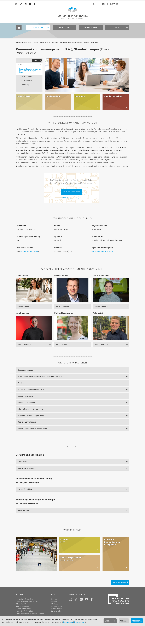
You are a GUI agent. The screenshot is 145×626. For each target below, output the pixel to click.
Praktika (21, 383)
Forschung (64, 27)
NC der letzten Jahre (29, 251)
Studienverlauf (26, 81)
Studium (38, 27)
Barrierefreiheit (56, 611)
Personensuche (57, 606)
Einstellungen (110, 621)
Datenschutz (79, 622)
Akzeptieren (137, 621)
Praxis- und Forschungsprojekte (31, 389)
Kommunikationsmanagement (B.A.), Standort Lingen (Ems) (79, 42)
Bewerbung (25, 85)
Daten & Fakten (26, 77)
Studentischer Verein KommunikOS (32, 428)
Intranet (114, 4)
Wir (117, 27)
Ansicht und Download (103, 251)
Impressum (68, 622)
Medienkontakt (56, 609)
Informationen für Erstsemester (31, 409)
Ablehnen (124, 621)
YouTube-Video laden (71, 191)
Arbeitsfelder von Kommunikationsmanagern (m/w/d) (40, 376)
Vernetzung (91, 27)
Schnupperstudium (25, 370)
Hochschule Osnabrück (23, 42)
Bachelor (55, 42)
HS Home (54, 604)
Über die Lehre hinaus (27, 422)
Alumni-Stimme (24, 307)
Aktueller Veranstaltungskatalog (31, 415)
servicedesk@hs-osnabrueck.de (32, 613)
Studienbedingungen (26, 402)
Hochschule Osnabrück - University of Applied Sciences (72, 13)
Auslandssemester (25, 396)
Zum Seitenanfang (119, 582)
